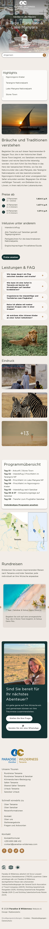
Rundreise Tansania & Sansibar (18, 776)
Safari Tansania (11, 783)
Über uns (8, 819)
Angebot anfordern (34, 925)
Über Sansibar (11, 807)
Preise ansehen (11, 257)
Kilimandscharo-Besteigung (17, 779)
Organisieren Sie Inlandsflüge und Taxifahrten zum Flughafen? (22, 297)
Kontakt (8, 816)
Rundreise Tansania (13, 773)
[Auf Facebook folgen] (4, 850)
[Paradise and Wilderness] (24, 5)
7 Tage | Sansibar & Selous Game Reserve (23, 610)
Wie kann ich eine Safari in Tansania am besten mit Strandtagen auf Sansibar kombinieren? (19, 286)
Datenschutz (7, 921)
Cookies (26, 918)
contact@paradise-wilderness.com (20, 844)
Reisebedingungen (39, 918)
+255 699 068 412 (12, 841)
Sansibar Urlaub (11, 792)
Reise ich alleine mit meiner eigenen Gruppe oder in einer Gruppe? (21, 307)
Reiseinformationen (13, 811)
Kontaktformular (12, 838)
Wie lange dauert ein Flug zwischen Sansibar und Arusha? (21, 275)
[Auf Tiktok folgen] (16, 850)
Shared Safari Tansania (14, 786)
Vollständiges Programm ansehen (21, 505)
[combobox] (24, 55)
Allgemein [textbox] (8, 55)
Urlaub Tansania (11, 789)
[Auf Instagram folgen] (10, 850)
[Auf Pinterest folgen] (22, 850)
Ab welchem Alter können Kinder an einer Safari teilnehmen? (22, 316)
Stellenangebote (12, 822)
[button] (3, 5)
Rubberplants (14, 912)
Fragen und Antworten (15, 825)
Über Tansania (10, 804)
